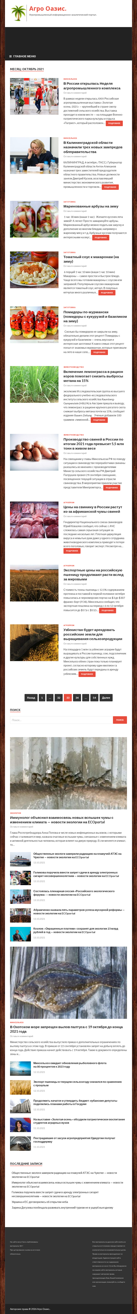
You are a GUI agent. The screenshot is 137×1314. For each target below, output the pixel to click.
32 (58, 697)
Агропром (68, 503)
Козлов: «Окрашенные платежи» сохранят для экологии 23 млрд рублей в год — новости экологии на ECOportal (75, 930)
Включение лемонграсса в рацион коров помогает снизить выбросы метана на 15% (93, 376)
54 (94, 697)
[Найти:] (68, 720)
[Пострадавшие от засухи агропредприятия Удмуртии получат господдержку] (20, 1149)
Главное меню (24, 56)
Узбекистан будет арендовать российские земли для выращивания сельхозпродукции (92, 634)
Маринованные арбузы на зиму (90, 206)
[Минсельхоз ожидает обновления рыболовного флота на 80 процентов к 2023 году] (20, 1074)
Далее (106, 697)
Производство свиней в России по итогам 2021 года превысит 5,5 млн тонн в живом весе (93, 443)
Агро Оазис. (47, 8)
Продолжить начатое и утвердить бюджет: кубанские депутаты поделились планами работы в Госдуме (75, 1102)
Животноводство (73, 367)
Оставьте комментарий (75, 92)
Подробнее (114, 123)
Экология (15, 813)
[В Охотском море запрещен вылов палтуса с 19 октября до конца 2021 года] (68, 1019)
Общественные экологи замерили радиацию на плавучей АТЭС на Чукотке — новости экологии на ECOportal (77, 855)
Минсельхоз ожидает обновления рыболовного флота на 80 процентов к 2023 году (69, 1064)
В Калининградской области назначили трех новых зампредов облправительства (92, 147)
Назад (31, 697)
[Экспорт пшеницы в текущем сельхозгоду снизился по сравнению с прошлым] (20, 1093)
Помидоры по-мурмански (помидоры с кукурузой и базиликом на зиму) (95, 316)
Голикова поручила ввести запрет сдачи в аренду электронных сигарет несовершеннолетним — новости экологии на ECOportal (76, 874)
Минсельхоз (70, 79)
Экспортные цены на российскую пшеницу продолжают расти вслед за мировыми (93, 574)
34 (77, 697)
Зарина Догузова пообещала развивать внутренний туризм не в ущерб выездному (62, 1207)
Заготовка (69, 202)
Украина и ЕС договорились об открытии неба (40, 1201)
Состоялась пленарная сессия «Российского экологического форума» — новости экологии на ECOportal (74, 892)
